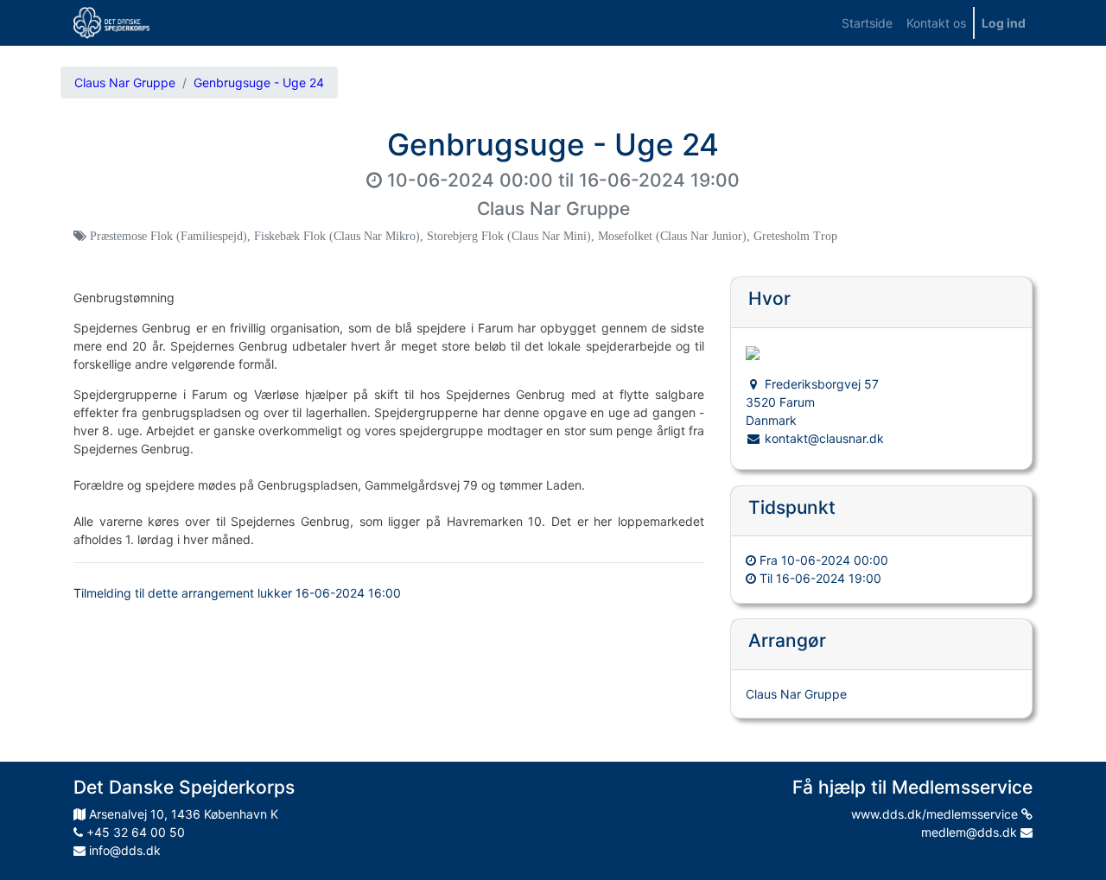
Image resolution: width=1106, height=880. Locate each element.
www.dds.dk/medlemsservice (936, 814)
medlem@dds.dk (970, 832)
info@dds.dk (123, 850)
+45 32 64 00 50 (134, 832)
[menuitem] (867, 23)
